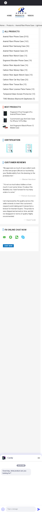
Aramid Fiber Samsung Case (14, 46)
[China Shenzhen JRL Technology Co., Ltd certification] (9, 148)
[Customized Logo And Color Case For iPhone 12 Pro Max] (5, 120)
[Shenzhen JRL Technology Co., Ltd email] (6, 237)
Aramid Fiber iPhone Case (13, 41)
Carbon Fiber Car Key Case (13, 80)
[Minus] (38, 458)
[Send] (39, 509)
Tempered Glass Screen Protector (17, 94)
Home (9, 16)
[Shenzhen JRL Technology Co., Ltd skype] (24, 237)
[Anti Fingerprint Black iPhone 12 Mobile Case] (5, 127)
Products (19, 16)
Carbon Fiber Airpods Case (13, 65)
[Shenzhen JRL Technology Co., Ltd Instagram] (6, 2)
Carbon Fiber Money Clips (13, 70)
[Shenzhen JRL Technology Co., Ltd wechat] (18, 237)
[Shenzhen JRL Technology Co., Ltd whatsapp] (12, 237)
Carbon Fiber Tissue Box (13, 84)
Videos (30, 16)
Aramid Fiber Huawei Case (13, 51)
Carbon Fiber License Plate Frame (17, 89)
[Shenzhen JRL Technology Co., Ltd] (21, 10)
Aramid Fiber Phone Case (25, 25)
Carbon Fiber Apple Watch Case (16, 75)
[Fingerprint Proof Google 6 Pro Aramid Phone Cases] (5, 113)
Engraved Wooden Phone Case (15, 60)
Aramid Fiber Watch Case (13, 56)
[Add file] (3, 509)
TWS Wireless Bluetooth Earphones (17, 99)
